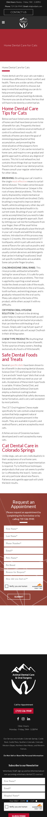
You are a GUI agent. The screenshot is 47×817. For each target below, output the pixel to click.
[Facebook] (19, 719)
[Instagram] (24, 719)
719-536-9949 (16, 6)
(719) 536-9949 (23, 711)
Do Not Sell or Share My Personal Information (23, 755)
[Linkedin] (28, 719)
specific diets (16, 365)
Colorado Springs (31, 739)
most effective (19, 181)
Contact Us (18, 12)
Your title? (14, 800)
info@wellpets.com (35, 6)
